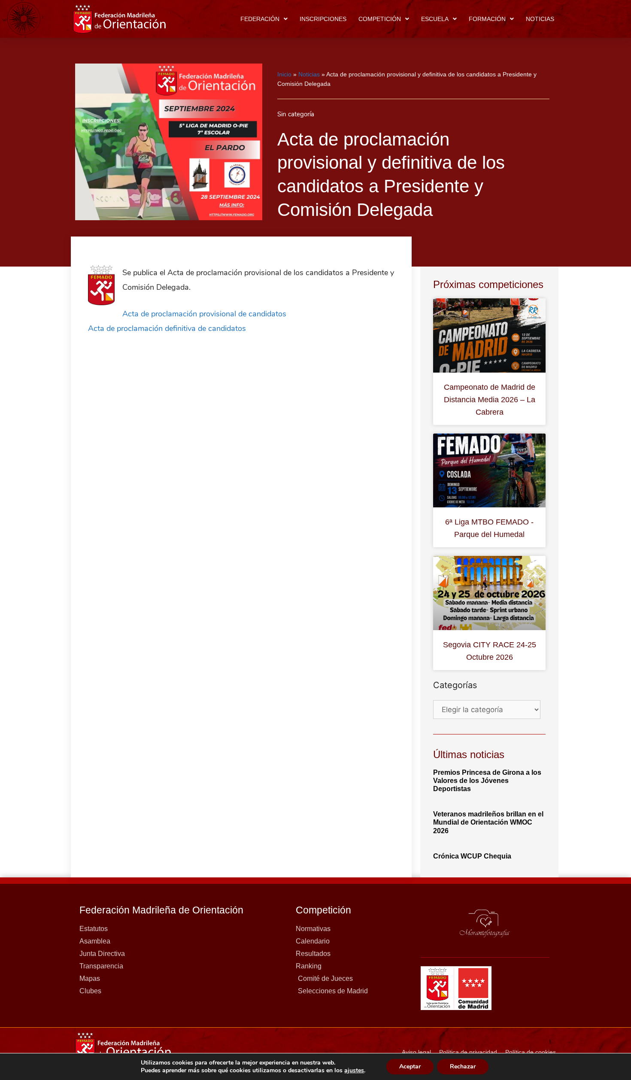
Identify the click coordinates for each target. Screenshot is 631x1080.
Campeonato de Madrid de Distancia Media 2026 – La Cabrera (489, 399)
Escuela (435, 18)
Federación (259, 18)
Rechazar (463, 1066)
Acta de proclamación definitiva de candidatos (167, 328)
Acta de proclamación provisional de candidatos (204, 314)
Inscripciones (323, 18)
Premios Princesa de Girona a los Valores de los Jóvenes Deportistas (487, 780)
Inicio (284, 74)
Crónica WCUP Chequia (472, 856)
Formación (487, 18)
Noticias (540, 18)
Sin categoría (295, 114)
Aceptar (410, 1066)
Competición (379, 18)
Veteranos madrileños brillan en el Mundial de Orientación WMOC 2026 (488, 822)
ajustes (354, 1070)
